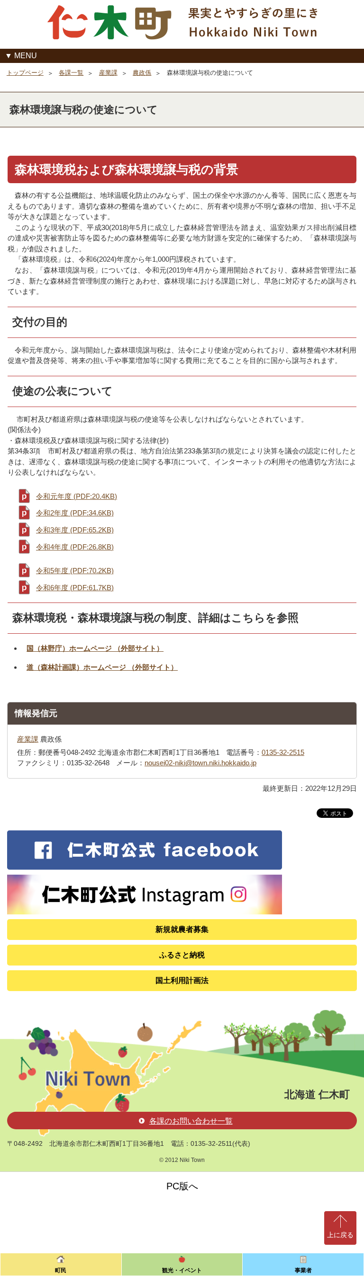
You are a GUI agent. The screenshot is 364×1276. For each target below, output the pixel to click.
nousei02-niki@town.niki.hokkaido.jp (200, 763)
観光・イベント (182, 1270)
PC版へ (182, 1186)
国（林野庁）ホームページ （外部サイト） (95, 648)
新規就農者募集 (182, 929)
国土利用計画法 (182, 980)
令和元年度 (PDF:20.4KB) (76, 496)
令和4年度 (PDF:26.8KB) (75, 547)
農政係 (142, 72)
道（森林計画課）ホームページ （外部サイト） (102, 667)
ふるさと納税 (182, 955)
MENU (25, 56)
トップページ (25, 72)
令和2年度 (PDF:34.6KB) (75, 513)
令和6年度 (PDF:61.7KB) (75, 588)
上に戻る (340, 1235)
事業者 (303, 1270)
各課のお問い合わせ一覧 (191, 1121)
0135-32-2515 (283, 752)
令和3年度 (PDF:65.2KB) (75, 530)
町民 (60, 1270)
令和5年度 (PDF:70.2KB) (75, 571)
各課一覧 (71, 72)
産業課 (108, 72)
